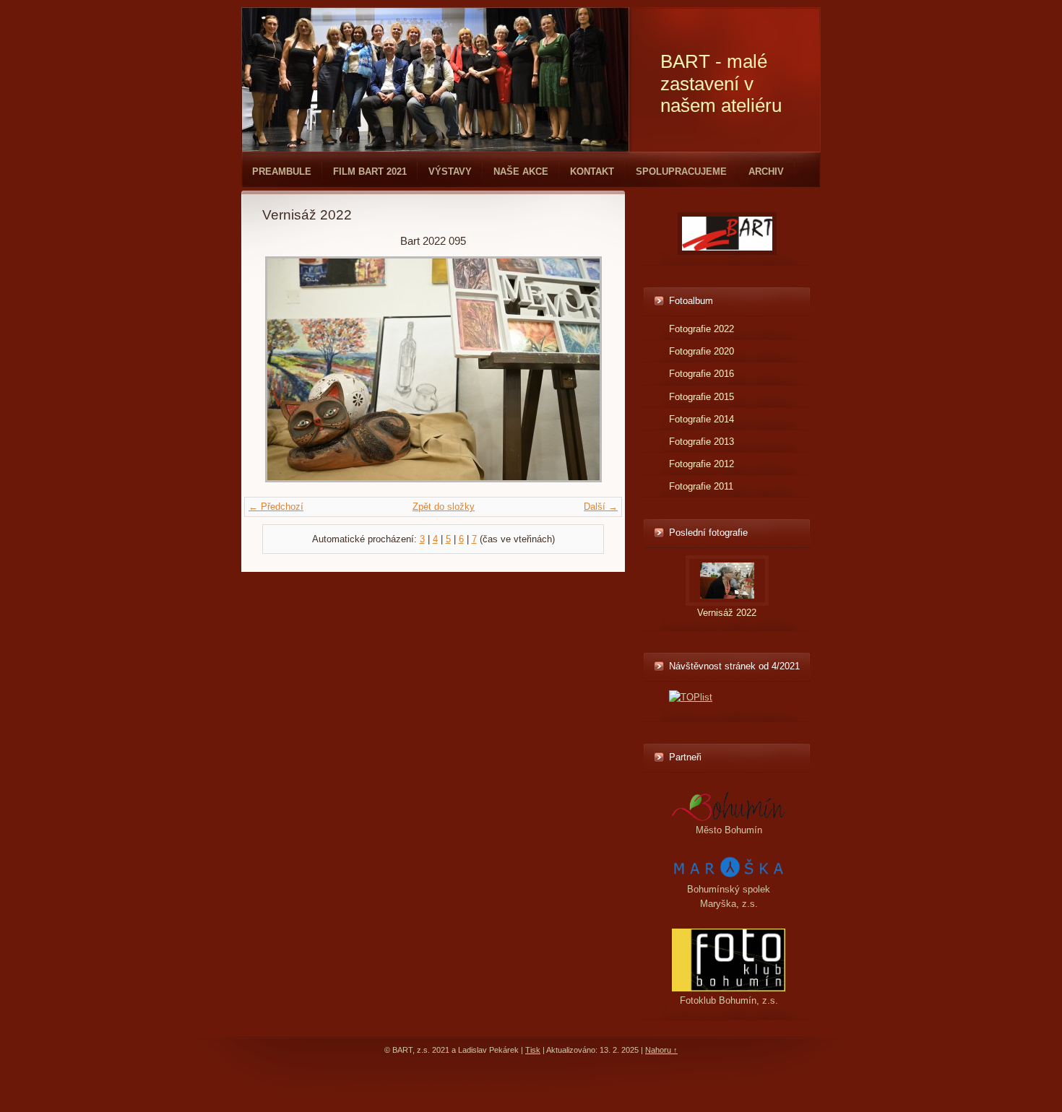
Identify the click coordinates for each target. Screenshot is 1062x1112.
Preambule (281, 171)
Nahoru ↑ (661, 1050)
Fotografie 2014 (701, 419)
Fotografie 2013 (701, 441)
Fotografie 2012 (701, 464)
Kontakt (592, 171)
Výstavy (450, 171)
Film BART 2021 (370, 171)
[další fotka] (580, 369)
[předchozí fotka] (285, 369)
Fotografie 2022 (701, 328)
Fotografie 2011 (701, 486)
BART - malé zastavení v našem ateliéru (721, 83)
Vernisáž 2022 (726, 612)
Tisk (532, 1050)
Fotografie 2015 (701, 396)
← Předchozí (276, 506)
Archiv (766, 171)
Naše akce (520, 171)
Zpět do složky (444, 506)
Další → (601, 506)
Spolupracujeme (681, 171)
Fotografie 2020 (701, 351)
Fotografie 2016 (701, 373)
